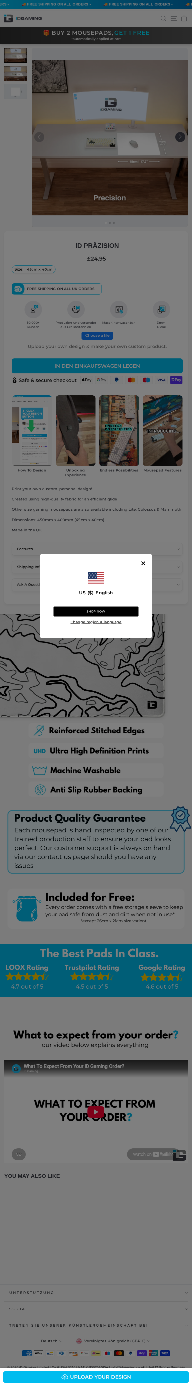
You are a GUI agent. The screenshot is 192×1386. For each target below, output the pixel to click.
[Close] (143, 563)
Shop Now (95, 611)
